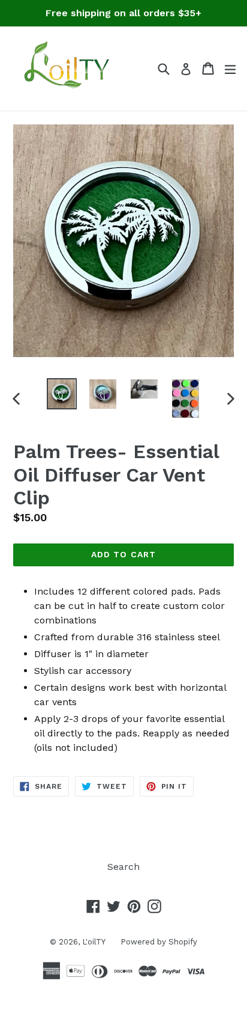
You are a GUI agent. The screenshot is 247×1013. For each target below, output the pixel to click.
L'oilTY (94, 941)
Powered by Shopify (159, 941)
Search (123, 866)
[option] (61, 393)
